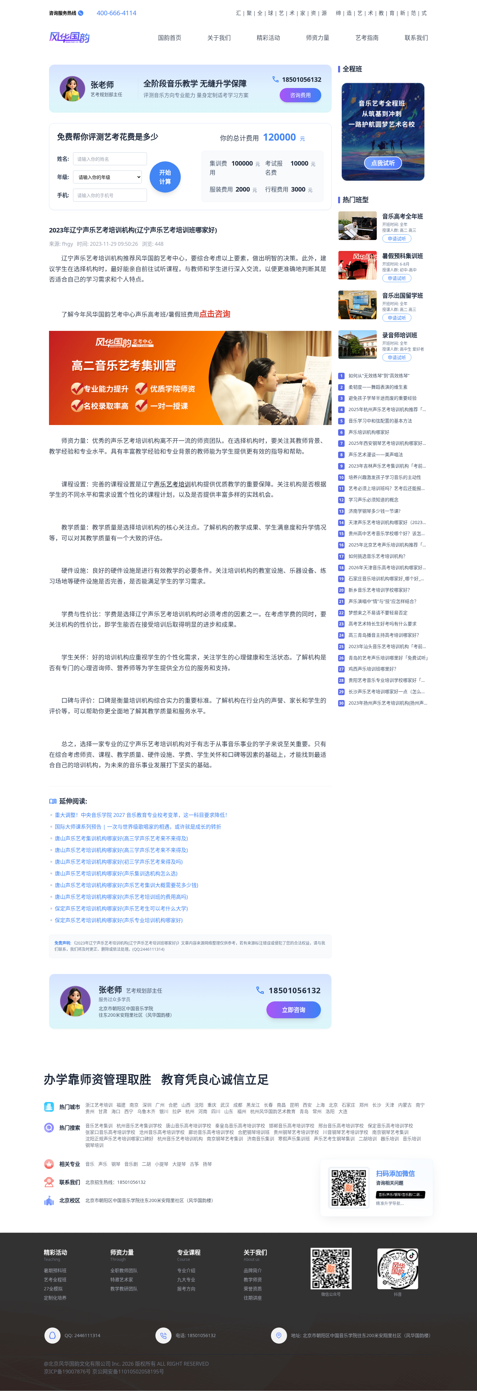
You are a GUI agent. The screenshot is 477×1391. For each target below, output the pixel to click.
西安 (307, 1105)
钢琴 (115, 1164)
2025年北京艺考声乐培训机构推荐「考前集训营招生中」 (388, 545)
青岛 (304, 1111)
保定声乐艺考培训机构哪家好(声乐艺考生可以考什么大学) (121, 908)
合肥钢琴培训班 (254, 1132)
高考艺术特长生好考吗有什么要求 (383, 623)
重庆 (211, 1105)
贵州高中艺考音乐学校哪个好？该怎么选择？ (387, 533)
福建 (121, 1105)
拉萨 (176, 1111)
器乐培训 (390, 1138)
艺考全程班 (55, 1279)
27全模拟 (53, 1288)
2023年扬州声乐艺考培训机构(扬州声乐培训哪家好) (386, 703)
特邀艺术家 (121, 1279)
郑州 (363, 1105)
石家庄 (348, 1105)
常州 (317, 1111)
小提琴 (161, 1164)
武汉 (224, 1105)
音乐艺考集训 (99, 1125)
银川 (163, 1111)
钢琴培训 (94, 1145)
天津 (389, 1105)
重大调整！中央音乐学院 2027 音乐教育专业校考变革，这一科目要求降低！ (142, 815)
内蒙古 (405, 1105)
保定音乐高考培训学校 (390, 1125)
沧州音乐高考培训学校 (162, 1132)
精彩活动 (268, 38)
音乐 (89, 1164)
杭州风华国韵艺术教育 (273, 1111)
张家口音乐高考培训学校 (110, 1132)
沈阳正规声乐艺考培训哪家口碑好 (119, 1138)
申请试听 (397, 238)
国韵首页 (169, 38)
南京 (134, 1105)
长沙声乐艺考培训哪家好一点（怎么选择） (387, 692)
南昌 (281, 1105)
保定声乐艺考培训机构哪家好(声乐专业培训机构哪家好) (119, 920)
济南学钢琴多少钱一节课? (374, 511)
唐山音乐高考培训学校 (188, 1125)
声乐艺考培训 (172, 484)
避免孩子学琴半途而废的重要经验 (383, 398)
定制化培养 (55, 1298)
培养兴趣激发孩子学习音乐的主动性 (385, 477)
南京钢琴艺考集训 (390, 1132)
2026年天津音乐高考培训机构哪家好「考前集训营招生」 (385, 567)
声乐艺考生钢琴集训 (334, 1138)
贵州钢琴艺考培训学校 (296, 1132)
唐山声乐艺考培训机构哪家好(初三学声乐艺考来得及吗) (119, 861)
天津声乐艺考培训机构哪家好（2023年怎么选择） (388, 522)
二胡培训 (368, 1138)
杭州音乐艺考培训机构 (180, 1138)
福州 (241, 1111)
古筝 (194, 1164)
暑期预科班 (55, 1270)
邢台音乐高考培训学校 (341, 1125)
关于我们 (219, 38)
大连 (343, 1111)
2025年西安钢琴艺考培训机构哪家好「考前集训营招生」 (385, 443)
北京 (333, 1105)
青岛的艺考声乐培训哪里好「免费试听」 (388, 658)
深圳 (147, 1105)
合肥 (172, 1105)
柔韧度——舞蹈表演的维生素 (378, 387)
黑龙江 (253, 1105)
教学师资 (253, 1279)
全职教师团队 (124, 1270)
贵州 (89, 1111)
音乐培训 (412, 1138)
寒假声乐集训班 (294, 1138)
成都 (237, 1105)
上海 (320, 1105)
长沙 (376, 1105)
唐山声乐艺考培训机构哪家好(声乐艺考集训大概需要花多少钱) (126, 885)
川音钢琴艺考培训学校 (345, 1132)
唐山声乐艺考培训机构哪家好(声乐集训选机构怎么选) (116, 873)
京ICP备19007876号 (67, 1371)
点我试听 (383, 163)
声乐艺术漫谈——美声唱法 (376, 454)
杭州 (189, 1111)
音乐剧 (131, 1164)
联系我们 (416, 38)
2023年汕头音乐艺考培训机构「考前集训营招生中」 (388, 646)
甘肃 (102, 1111)
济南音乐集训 (260, 1138)
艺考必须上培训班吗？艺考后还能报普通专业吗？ (387, 488)
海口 (115, 1111)
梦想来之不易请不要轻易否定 (378, 612)
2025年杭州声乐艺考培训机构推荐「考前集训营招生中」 (388, 409)
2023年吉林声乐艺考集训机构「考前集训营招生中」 (388, 466)
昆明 (294, 1105)
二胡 (146, 1164)
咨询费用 (300, 95)
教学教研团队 (124, 1288)
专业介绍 (186, 1270)
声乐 (102, 1164)
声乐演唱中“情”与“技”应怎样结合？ (384, 601)
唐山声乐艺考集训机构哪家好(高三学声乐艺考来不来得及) (121, 838)
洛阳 (330, 1111)
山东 (228, 1111)
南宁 (420, 1105)
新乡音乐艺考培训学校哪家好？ (380, 590)
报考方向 (186, 1288)
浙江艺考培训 (99, 1105)
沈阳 (198, 1105)
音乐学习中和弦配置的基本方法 (380, 421)
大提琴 (179, 1164)
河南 (202, 1111)
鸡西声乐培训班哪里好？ (373, 669)
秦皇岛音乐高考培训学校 (240, 1125)
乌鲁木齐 (146, 1111)
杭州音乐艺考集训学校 (139, 1125)
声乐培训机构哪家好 (369, 432)
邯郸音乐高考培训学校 (291, 1125)
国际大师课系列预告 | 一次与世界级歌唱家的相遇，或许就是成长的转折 (138, 826)
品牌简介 (253, 1270)
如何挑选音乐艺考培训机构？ (378, 556)
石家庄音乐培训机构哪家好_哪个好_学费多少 (387, 579)
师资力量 (317, 38)
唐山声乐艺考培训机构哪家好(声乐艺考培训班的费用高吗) (121, 896)
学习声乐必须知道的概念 (373, 499)
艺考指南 (367, 38)
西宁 (128, 1111)
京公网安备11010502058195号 (128, 1371)
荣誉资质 (253, 1288)
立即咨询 (293, 1010)
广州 (160, 1105)
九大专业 (186, 1279)
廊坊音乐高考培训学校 (211, 1132)
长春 (268, 1105)
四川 (215, 1111)
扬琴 (207, 1164)
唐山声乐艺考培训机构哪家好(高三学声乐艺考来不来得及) (121, 850)
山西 (185, 1105)
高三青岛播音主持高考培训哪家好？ (385, 635)
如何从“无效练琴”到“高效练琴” (379, 375)
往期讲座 (253, 1298)
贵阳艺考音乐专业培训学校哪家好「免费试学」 (387, 680)
